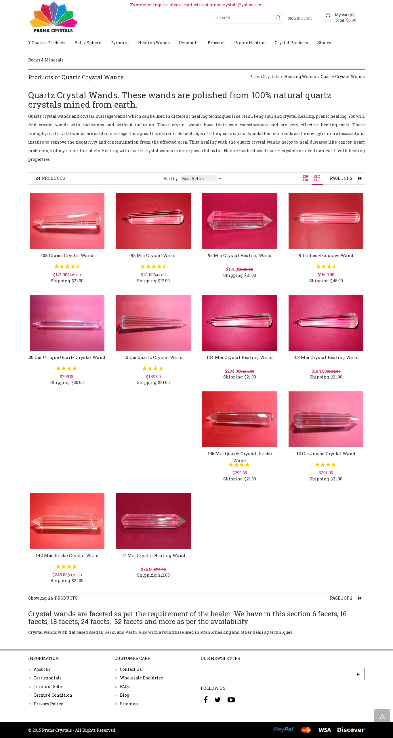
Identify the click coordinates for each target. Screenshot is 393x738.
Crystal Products (291, 42)
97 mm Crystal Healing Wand (153, 555)
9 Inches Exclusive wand (326, 255)
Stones (324, 42)
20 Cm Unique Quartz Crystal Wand (67, 357)
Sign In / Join (300, 18)
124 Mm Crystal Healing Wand (240, 357)
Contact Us (131, 669)
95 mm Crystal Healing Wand (240, 255)
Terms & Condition (53, 695)
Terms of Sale (48, 686)
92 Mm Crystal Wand (153, 255)
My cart (345, 14)
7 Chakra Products (46, 42)
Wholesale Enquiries (141, 677)
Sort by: (172, 178)
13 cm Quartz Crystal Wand (153, 357)
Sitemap (129, 703)
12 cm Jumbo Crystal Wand (326, 453)
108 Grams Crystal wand (67, 255)
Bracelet (216, 42)
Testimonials (48, 677)
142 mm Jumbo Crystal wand (67, 555)
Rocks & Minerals (46, 60)
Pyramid (119, 42)
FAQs (125, 686)
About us (42, 669)
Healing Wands (154, 42)
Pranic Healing (250, 42)
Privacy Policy (48, 703)
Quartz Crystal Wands (343, 76)
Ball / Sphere (88, 42)
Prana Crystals (264, 76)
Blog (124, 695)
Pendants (189, 42)
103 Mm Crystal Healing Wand (326, 357)
